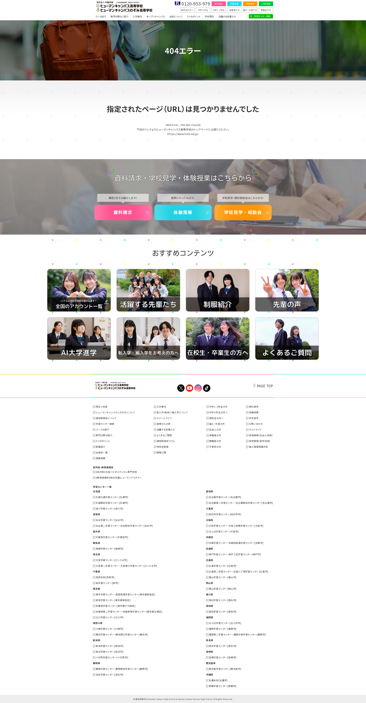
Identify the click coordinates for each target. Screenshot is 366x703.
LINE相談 (265, 3)
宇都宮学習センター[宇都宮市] (112, 537)
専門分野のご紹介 (119, 16)
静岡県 (96, 663)
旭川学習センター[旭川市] (109, 508)
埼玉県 (96, 554)
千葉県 (96, 571)
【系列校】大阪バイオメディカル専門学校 (116, 472)
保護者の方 (234, 10)
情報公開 (161, 452)
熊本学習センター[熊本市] (222, 646)
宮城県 (96, 514)
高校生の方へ (187, 10)
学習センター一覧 (102, 486)
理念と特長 (102, 406)
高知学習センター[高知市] (222, 611)
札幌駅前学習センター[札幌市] (112, 502)
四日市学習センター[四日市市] (225, 514)
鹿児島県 (211, 663)
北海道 (96, 491)
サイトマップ (255, 429)
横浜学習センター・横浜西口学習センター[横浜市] (122, 634)
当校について (176, 16)
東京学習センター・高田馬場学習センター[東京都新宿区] (125, 594)
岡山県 (209, 583)
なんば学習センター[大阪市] (224, 531)
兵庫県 (209, 548)
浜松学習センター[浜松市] (109, 674)
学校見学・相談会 (243, 212)
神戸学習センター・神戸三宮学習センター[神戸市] (235, 554)
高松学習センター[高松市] (222, 600)
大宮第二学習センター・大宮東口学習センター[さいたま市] (126, 565)
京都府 (209, 537)
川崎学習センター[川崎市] (109, 628)
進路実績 (100, 458)
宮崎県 (209, 651)
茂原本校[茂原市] (105, 577)
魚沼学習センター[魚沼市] (109, 651)
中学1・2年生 (219, 10)
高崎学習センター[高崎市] (109, 548)
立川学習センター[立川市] (109, 617)
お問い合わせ (256, 423)
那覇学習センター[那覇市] (222, 686)
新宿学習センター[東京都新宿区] (113, 600)
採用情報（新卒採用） (260, 441)
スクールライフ (164, 418)
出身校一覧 (102, 452)
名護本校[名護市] (218, 680)
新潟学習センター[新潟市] (109, 646)
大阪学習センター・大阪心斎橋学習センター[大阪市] (236, 525)
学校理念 (209, 16)
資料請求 (218, 3)
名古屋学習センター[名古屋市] (225, 497)
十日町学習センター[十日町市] (112, 657)
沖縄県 (209, 674)
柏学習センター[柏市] (107, 583)
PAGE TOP (265, 385)
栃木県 (96, 531)
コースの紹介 (103, 429)
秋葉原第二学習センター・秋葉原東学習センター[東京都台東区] (129, 611)
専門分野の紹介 (104, 435)
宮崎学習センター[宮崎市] (222, 657)
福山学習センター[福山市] (222, 577)
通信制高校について (106, 418)
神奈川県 (98, 623)
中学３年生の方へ (218, 412)
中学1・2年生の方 (218, 406)
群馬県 (96, 543)
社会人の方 (215, 429)
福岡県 (209, 617)
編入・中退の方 (250, 10)
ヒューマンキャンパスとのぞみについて (115, 412)
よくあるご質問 (164, 435)
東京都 (96, 588)
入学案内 (137, 16)
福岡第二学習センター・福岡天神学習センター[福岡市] (237, 634)
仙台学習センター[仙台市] (109, 520)
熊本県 (209, 640)
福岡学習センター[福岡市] (222, 628)
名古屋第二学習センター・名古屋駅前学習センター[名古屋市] (241, 502)
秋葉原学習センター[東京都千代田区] (115, 606)
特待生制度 (163, 446)
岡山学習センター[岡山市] (222, 588)
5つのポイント (193, 16)
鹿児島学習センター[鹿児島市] (225, 669)
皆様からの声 (164, 423)
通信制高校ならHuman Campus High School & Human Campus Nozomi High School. (174, 699)
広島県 (209, 560)
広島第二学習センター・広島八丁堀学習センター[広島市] (238, 571)
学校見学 (250, 3)
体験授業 (234, 3)
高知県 (209, 606)
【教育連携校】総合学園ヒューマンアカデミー (119, 477)
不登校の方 (215, 446)
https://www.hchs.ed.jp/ (183, 134)
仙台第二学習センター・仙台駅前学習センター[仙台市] (124, 525)
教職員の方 (266, 10)
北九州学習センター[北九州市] (225, 623)
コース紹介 (100, 16)
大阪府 (209, 520)
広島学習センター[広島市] (222, 565)
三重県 (209, 508)
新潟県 (96, 640)
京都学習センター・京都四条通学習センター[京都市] (236, 543)
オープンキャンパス (155, 16)
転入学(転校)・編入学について (172, 412)
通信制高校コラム (166, 441)
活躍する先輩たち (227, 16)
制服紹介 (100, 446)
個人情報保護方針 (258, 446)
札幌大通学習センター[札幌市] (112, 497)
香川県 (209, 594)
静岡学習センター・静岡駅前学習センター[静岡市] (122, 669)
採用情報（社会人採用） (261, 435)
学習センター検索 (262, 16)
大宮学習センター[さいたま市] (112, 560)
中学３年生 (203, 10)
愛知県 (209, 491)
